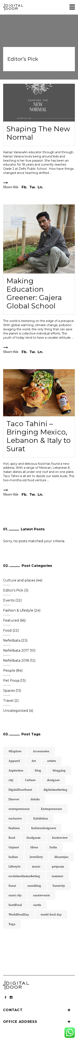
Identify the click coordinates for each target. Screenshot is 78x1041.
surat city (15, 895)
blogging (59, 771)
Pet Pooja (11, 681)
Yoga (12, 924)
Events (9, 600)
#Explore (15, 751)
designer (53, 780)
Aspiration (16, 771)
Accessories (41, 751)
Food (7, 630)
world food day (51, 915)
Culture (30, 780)
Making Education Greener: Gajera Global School (34, 293)
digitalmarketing (55, 790)
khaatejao (61, 857)
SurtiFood (15, 905)
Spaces (9, 691)
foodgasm (34, 838)
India (53, 847)
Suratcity (59, 886)
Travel (8, 701)
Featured (11, 620)
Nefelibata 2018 (16, 660)
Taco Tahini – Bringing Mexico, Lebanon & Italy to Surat (38, 436)
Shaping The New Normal (38, 133)
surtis (37, 905)
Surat (12, 886)
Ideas (34, 847)
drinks (35, 799)
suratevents (41, 895)
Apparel (14, 761)
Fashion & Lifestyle (18, 610)
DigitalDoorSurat (20, 790)
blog (38, 771)
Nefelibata (11, 640)
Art (33, 761)
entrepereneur (19, 809)
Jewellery (36, 857)
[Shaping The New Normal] (39, 103)
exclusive (15, 819)
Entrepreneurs (51, 809)
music (36, 867)
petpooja (58, 867)
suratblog (34, 886)
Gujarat (14, 847)
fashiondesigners (43, 828)
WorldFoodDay (19, 915)
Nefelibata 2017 (16, 650)
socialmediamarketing (24, 876)
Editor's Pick (13, 590)
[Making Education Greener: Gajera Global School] (39, 239)
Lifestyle (15, 867)
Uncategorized (15, 711)
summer (57, 876)
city (11, 780)
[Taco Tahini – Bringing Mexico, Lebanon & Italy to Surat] (39, 392)
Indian (13, 857)
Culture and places (19, 580)
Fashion (14, 828)
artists (51, 761)
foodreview (60, 838)
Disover (14, 799)
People (9, 670)
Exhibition (40, 819)
